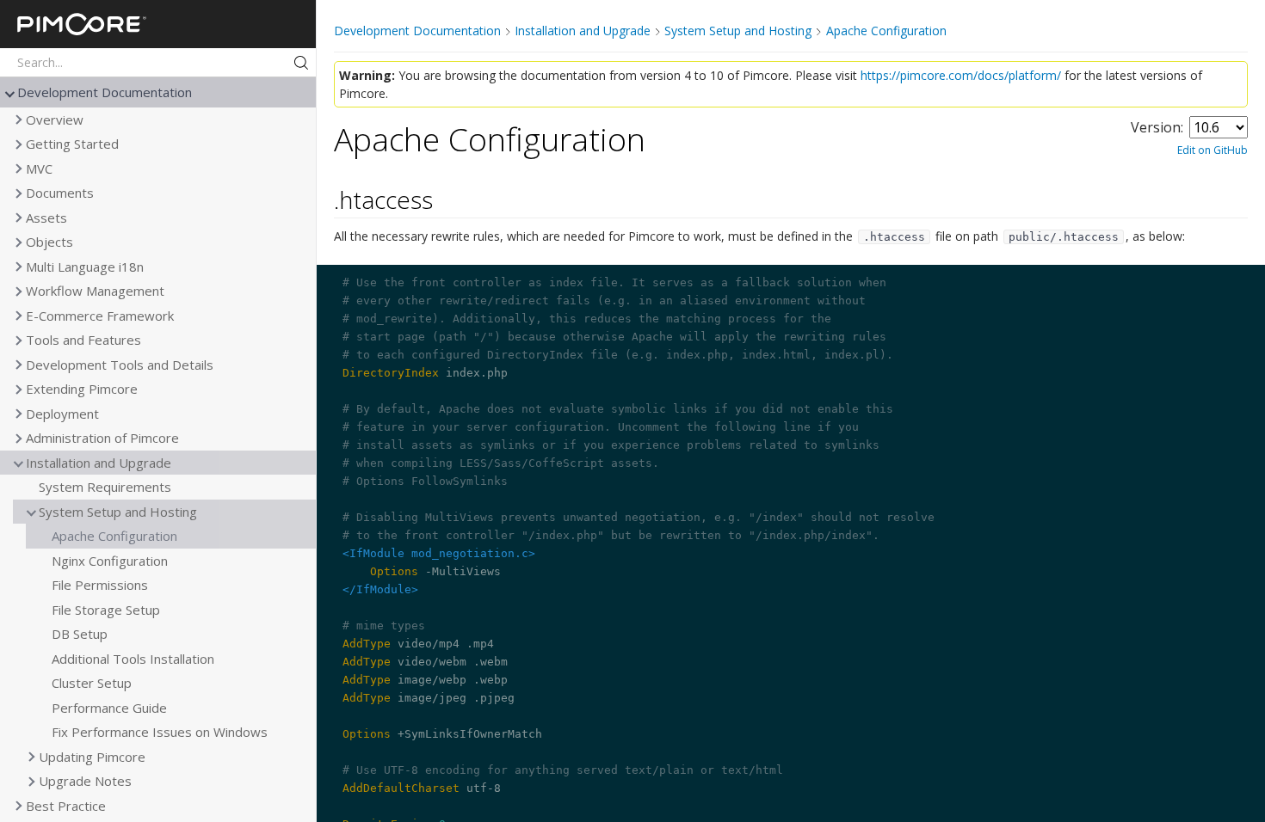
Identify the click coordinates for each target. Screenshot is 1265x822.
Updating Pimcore (92, 756)
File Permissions (100, 584)
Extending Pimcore (82, 388)
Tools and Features (83, 339)
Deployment (62, 413)
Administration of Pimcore (102, 437)
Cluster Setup (92, 682)
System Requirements (105, 486)
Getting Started (72, 143)
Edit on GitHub (1212, 150)
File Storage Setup (106, 609)
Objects (49, 241)
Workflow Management (95, 290)
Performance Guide (109, 707)
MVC (39, 168)
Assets (46, 217)
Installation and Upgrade (98, 462)
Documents (60, 192)
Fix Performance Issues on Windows (160, 731)
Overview (54, 119)
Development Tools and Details (119, 364)
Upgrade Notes (85, 780)
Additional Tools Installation (133, 658)
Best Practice (66, 805)
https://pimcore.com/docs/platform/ (961, 75)
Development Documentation (104, 92)
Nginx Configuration (110, 560)
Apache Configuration (114, 535)
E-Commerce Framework (100, 315)
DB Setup (80, 633)
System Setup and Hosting (118, 511)
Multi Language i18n (85, 266)
